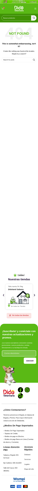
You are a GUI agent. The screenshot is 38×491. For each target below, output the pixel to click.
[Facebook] (20, 390)
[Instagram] (27, 390)
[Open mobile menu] (35, 8)
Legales (27, 464)
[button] (3, 295)
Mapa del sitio (29, 469)
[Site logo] (19, 8)
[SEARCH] (33, 18)
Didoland (27, 454)
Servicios (27, 459)
